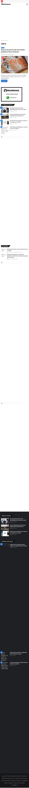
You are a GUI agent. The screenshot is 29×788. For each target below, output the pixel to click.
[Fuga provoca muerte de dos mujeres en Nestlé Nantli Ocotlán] (5, 597)
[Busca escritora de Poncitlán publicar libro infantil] (14, 64)
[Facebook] (12, 785)
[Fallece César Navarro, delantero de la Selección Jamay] (5, 656)
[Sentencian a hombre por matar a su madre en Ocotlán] (5, 122)
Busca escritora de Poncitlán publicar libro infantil (13, 51)
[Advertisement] (14, 22)
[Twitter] (13, 785)
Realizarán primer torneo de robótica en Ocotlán (17, 249)
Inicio (3, 40)
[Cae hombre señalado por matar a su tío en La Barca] (5, 130)
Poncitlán (2, 47)
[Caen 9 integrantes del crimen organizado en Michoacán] (5, 116)
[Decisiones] (6, 4)
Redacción (9, 259)
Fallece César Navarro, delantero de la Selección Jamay (18, 653)
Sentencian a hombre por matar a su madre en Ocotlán (18, 121)
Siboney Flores (10, 252)
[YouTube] (15, 785)
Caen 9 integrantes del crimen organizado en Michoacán (17, 115)
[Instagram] (17, 785)
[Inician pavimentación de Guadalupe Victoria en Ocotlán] (5, 110)
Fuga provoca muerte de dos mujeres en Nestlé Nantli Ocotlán (18, 545)
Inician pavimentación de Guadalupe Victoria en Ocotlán (18, 108)
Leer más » (4, 80)
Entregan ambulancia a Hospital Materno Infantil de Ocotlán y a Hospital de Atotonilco (17, 256)
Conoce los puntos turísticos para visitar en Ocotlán (19, 663)
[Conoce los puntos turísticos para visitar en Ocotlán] (5, 715)
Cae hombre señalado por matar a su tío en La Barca (19, 127)
